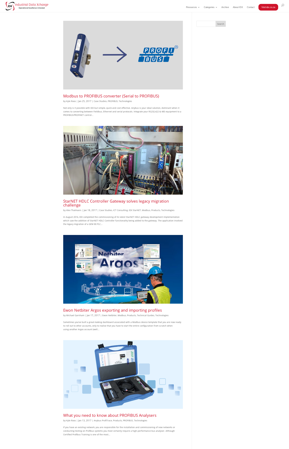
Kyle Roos (71, 101)
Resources (191, 7)
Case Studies (100, 101)
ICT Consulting (120, 210)
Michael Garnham (75, 315)
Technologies (125, 101)
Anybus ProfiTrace (103, 420)
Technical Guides (145, 315)
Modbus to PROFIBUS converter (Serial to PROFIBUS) (111, 96)
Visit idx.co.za (268, 7)
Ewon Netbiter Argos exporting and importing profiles (112, 310)
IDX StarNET (135, 210)
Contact (251, 7)
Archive (225, 7)
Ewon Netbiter (109, 315)
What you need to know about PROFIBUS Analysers (109, 415)
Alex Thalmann (73, 210)
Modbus (146, 210)
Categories (209, 7)
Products (155, 210)
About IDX (238, 7)
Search (220, 23)
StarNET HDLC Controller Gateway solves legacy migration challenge (116, 203)
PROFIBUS (113, 101)
